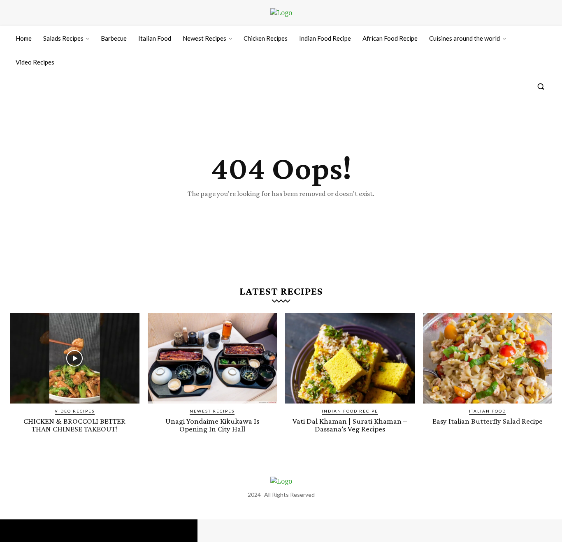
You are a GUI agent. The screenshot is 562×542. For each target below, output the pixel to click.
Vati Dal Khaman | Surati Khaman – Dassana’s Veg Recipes (350, 425)
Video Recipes (75, 410)
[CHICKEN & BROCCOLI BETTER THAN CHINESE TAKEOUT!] (74, 358)
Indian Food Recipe (350, 410)
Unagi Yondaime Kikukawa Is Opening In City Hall (212, 425)
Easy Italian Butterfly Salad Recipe (487, 421)
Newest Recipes (212, 410)
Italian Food (487, 410)
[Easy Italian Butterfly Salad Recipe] (488, 358)
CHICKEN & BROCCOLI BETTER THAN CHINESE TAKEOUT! (74, 425)
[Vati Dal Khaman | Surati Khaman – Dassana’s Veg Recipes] (350, 358)
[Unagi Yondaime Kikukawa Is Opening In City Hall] (212, 358)
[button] (540, 86)
